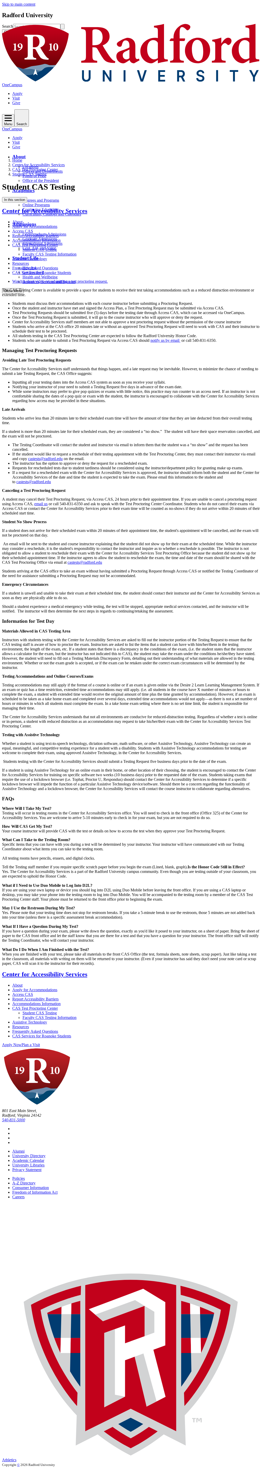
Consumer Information (30, 1187)
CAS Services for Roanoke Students (41, 272)
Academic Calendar (28, 1160)
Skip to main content (18, 4)
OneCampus (12, 85)
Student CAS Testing (29, 174)
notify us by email (165, 340)
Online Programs (36, 205)
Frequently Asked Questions (35, 268)
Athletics (9, 1460)
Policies (18, 1178)
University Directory (29, 1156)
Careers (18, 1197)
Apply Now (11, 1045)
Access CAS (22, 231)
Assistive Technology (29, 259)
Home (17, 160)
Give (16, 103)
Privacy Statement (26, 1170)
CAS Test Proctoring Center (35, 169)
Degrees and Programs (41, 200)
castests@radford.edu (45, 458)
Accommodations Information (36, 240)
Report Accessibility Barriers (35, 236)
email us (41, 504)
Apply (17, 93)
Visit (16, 98)
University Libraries (28, 1165)
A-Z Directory (24, 1183)
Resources (20, 263)
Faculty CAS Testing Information (50, 254)
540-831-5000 (13, 1120)
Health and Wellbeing (40, 277)
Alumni (18, 1151)
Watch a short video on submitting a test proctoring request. (60, 281)
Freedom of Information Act (35, 1192)
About (19, 156)
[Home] (131, 80)
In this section (14, 200)
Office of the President (41, 180)
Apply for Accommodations (34, 226)
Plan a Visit (30, 1045)
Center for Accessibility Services (38, 165)
